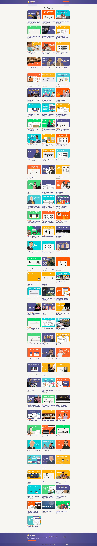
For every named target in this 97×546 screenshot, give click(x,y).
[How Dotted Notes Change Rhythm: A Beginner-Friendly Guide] (63, 261)
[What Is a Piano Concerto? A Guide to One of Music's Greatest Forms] (48, 29)
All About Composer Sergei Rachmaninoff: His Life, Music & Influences (33, 161)
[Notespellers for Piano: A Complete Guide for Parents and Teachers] (63, 77)
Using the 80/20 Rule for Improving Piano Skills (48, 130)
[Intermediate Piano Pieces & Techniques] (34, 474)
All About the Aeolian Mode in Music (61, 160)
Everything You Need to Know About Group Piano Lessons (34, 314)
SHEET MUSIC (57, 113)
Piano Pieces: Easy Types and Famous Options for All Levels (47, 191)
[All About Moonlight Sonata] (48, 504)
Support (64, 536)
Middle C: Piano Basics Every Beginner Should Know (61, 222)
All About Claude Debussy (61, 450)
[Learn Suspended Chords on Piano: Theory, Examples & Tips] (34, 169)
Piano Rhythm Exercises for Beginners (61, 421)
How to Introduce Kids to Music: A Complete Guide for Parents (62, 191)
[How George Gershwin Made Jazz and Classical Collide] (34, 245)
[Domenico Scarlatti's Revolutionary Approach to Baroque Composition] (34, 199)
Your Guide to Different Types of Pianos (47, 436)
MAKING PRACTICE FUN (30, 143)
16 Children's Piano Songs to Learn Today (33, 191)
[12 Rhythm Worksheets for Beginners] (63, 337)
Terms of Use (49, 544)
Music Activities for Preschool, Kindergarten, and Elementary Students (47, 390)
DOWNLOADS (57, 205)
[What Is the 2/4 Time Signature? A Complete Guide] (34, 29)
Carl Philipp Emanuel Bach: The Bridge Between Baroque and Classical (62, 69)
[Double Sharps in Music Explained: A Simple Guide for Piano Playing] (48, 261)
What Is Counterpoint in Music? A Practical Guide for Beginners (48, 207)
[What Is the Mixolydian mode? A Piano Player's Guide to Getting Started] (48, 245)
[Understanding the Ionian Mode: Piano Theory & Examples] (63, 138)
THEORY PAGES (43, 327)
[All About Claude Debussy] (63, 444)
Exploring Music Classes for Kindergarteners (47, 374)
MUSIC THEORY (29, 35)
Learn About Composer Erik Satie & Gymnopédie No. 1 (48, 299)
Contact (64, 537)
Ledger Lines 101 (45, 481)
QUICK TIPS (43, 128)
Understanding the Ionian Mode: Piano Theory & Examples (62, 145)
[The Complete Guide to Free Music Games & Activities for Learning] (34, 77)
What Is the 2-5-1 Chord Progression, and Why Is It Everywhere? (48, 22)
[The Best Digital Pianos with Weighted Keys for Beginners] (63, 398)
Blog (47, 1)
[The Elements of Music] (63, 459)
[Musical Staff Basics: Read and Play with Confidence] (34, 276)
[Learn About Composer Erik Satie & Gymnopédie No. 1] (48, 291)
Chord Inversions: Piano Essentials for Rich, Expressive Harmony (48, 160)
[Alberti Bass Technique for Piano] (63, 429)
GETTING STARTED (58, 220)
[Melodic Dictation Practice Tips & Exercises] (34, 489)
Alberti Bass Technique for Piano (62, 435)
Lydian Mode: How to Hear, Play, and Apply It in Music (34, 344)
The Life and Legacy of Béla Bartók (33, 450)
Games (50, 538)
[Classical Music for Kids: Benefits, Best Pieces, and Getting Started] (48, 61)
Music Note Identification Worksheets (32, 421)
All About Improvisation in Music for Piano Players (62, 314)
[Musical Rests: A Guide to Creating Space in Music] (48, 276)
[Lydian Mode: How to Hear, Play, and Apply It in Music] (34, 337)
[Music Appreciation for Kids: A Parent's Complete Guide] (63, 92)
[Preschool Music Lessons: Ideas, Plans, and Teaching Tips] (34, 46)
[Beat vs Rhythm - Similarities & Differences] (34, 352)
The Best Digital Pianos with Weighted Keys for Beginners (61, 406)
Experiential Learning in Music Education (47, 451)
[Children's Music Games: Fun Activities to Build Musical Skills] (48, 138)
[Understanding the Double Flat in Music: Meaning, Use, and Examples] (34, 261)
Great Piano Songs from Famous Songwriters (47, 312)
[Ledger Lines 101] (48, 474)
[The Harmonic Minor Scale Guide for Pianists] (48, 77)
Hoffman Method (51, 536)
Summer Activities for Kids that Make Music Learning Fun (47, 99)
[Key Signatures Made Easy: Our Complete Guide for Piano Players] (63, 291)
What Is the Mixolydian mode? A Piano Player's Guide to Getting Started (48, 253)
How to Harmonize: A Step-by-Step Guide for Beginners (48, 406)
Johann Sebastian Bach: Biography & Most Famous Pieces (48, 466)
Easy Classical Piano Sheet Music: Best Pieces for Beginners (62, 115)
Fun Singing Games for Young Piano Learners (33, 145)
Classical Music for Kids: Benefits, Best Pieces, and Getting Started (48, 68)
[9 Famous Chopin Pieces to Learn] (48, 169)
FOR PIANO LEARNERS (44, 35)
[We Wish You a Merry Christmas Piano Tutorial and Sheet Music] (48, 489)
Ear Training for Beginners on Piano (62, 359)
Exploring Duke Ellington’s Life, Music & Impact (47, 359)
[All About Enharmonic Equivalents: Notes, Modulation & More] (34, 367)
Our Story (57, 538)
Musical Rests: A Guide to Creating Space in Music (48, 283)
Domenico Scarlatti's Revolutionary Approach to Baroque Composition (33, 207)
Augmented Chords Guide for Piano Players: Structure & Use (33, 222)
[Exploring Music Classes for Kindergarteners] (48, 367)
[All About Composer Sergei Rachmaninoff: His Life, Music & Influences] (34, 153)
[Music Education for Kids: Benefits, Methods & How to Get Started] (34, 92)
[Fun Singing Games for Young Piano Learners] (34, 138)
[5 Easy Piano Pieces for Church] (34, 429)
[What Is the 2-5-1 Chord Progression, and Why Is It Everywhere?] (48, 14)
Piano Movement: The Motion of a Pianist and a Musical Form (62, 329)
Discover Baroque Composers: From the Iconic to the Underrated (62, 252)
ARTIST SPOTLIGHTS (29, 205)
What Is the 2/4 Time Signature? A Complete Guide (33, 37)
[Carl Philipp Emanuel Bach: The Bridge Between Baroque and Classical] (63, 61)
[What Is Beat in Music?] (63, 382)
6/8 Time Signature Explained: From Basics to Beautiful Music (62, 130)
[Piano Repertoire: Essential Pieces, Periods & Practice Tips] (63, 169)
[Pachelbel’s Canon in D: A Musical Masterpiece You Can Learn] (63, 367)
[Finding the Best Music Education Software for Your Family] (48, 107)
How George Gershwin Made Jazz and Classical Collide (33, 252)
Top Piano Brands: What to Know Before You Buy (62, 235)
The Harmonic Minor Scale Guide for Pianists (48, 84)
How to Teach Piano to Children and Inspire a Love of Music (48, 53)
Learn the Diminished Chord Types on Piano (48, 237)
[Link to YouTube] (67, 544)
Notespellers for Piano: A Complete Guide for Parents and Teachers (62, 84)
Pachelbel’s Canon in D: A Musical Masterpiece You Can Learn (62, 374)
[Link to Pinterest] (66, 544)
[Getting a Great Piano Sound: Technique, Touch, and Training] (34, 61)
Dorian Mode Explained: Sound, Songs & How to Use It (33, 329)
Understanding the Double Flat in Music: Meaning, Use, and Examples (33, 268)
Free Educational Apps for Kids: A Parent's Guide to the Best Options (33, 22)
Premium (42, 1)
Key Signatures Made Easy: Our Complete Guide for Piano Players (62, 299)
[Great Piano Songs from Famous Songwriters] (48, 306)
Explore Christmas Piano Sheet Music (61, 512)
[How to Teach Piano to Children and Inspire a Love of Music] (48, 46)
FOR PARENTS (29, 51)
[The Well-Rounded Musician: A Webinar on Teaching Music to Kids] (34, 398)
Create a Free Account (31, 540)
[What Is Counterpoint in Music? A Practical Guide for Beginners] (48, 199)
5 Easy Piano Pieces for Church (33, 435)
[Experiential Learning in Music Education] (48, 444)
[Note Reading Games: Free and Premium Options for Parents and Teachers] (63, 29)
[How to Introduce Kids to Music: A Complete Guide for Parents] (63, 184)
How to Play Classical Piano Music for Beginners (62, 497)
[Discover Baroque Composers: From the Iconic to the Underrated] (63, 245)
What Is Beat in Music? (60, 389)
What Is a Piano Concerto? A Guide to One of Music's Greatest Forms (48, 37)
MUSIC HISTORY (58, 66)
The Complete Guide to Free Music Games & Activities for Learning (33, 84)
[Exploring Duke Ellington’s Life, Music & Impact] (48, 352)
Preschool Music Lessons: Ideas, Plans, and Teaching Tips (33, 53)
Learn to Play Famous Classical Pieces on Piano (61, 282)
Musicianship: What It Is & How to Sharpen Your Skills (33, 389)
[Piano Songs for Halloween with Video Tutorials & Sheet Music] (34, 504)
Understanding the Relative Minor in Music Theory (33, 115)
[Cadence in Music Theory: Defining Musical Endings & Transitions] (34, 291)
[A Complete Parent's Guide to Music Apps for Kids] (63, 14)
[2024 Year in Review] (34, 459)
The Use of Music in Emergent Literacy (61, 481)
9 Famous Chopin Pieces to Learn (48, 176)
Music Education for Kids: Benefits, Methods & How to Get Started (33, 99)
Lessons (50, 537)
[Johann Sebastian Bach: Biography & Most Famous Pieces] (48, 459)
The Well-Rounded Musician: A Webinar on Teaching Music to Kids (33, 406)
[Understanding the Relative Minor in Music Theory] (34, 107)
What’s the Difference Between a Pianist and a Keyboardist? (33, 237)
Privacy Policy (53, 544)
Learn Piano (38, 2)
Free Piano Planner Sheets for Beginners (32, 527)
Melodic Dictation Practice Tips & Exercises (33, 497)
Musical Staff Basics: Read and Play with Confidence (33, 283)
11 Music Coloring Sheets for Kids (48, 328)
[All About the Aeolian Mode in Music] (63, 153)
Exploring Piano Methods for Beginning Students (32, 130)
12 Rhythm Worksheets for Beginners (61, 344)
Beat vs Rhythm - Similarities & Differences (33, 359)
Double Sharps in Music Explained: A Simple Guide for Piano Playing (48, 268)
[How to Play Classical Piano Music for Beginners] (63, 489)
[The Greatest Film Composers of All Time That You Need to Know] (48, 337)
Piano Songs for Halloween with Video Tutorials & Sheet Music (33, 512)
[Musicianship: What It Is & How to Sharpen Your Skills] (34, 382)
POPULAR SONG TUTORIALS (45, 495)
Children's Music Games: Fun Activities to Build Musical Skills (47, 145)
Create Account (66, 1)
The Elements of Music (60, 466)
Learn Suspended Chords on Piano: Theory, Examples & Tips (33, 176)
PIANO (28, 66)
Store (45, 1)
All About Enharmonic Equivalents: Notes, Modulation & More (33, 374)
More (50, 2)
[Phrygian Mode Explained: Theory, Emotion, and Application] (63, 46)
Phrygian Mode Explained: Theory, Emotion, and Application (62, 53)
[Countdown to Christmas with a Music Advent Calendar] (63, 199)
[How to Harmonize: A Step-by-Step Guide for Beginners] (48, 398)
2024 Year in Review (31, 466)
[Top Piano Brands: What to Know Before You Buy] (63, 229)
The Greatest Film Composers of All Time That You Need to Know (48, 344)
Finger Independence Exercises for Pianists (48, 421)
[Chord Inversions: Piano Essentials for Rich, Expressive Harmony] (48, 153)
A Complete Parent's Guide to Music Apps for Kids (62, 22)
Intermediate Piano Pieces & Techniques (32, 481)
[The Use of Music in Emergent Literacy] (63, 474)
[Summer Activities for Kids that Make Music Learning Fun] (48, 92)
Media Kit (64, 538)
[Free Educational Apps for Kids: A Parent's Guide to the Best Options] (34, 14)
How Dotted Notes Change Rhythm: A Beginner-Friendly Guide (62, 268)
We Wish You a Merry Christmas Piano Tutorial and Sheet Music (47, 497)
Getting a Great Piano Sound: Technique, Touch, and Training (32, 68)
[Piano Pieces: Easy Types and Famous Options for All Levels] (48, 184)
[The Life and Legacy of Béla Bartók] (34, 444)
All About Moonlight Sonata (47, 511)
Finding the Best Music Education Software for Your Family (48, 115)
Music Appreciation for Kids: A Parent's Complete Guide (61, 99)
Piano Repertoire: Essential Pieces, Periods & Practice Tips (62, 176)
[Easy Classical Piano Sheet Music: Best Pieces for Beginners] (63, 107)
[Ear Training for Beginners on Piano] (63, 352)
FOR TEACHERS (29, 404)
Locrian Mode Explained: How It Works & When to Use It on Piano (48, 222)
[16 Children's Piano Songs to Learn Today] (34, 184)
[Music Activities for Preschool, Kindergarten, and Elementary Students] (48, 382)
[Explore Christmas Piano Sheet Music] (63, 504)
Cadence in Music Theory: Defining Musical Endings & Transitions (33, 297)
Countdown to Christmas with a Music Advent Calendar (61, 207)
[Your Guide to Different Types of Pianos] (48, 429)
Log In (61, 1)
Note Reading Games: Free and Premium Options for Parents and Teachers (62, 37)
